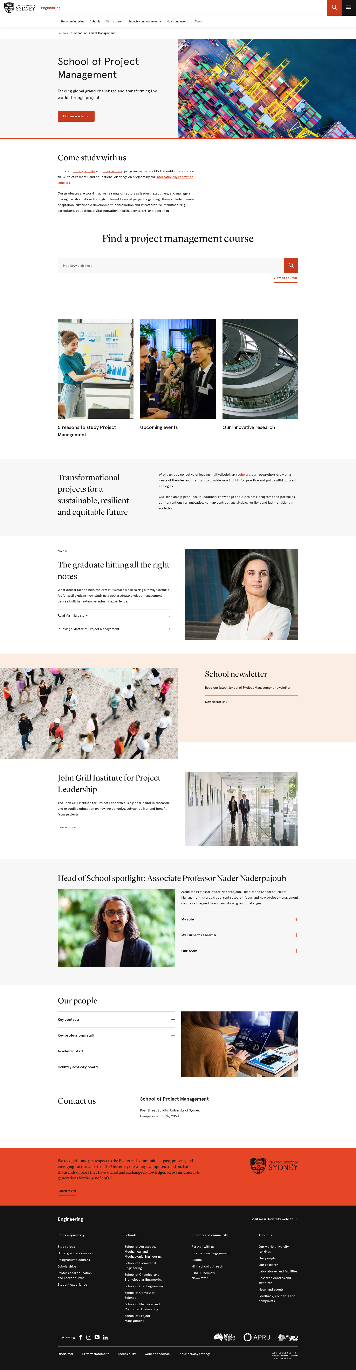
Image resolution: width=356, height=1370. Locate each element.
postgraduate (112, 171)
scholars (244, 474)
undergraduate (84, 171)
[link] (63, 33)
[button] (334, 8)
